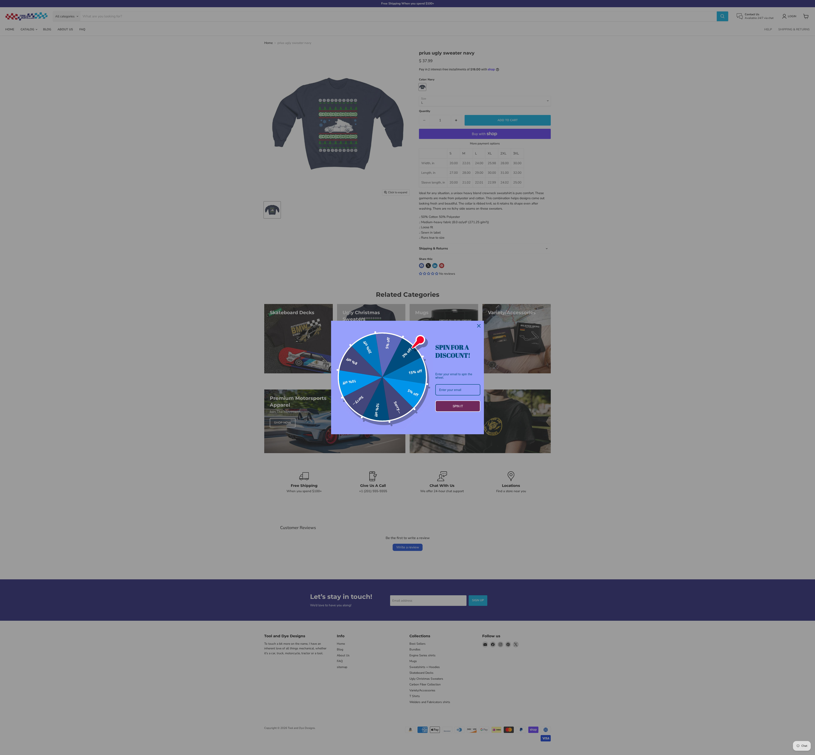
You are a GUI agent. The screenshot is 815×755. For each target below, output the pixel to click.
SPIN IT (458, 406)
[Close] (479, 326)
